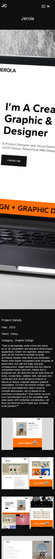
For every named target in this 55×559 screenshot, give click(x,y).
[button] (48, 6)
